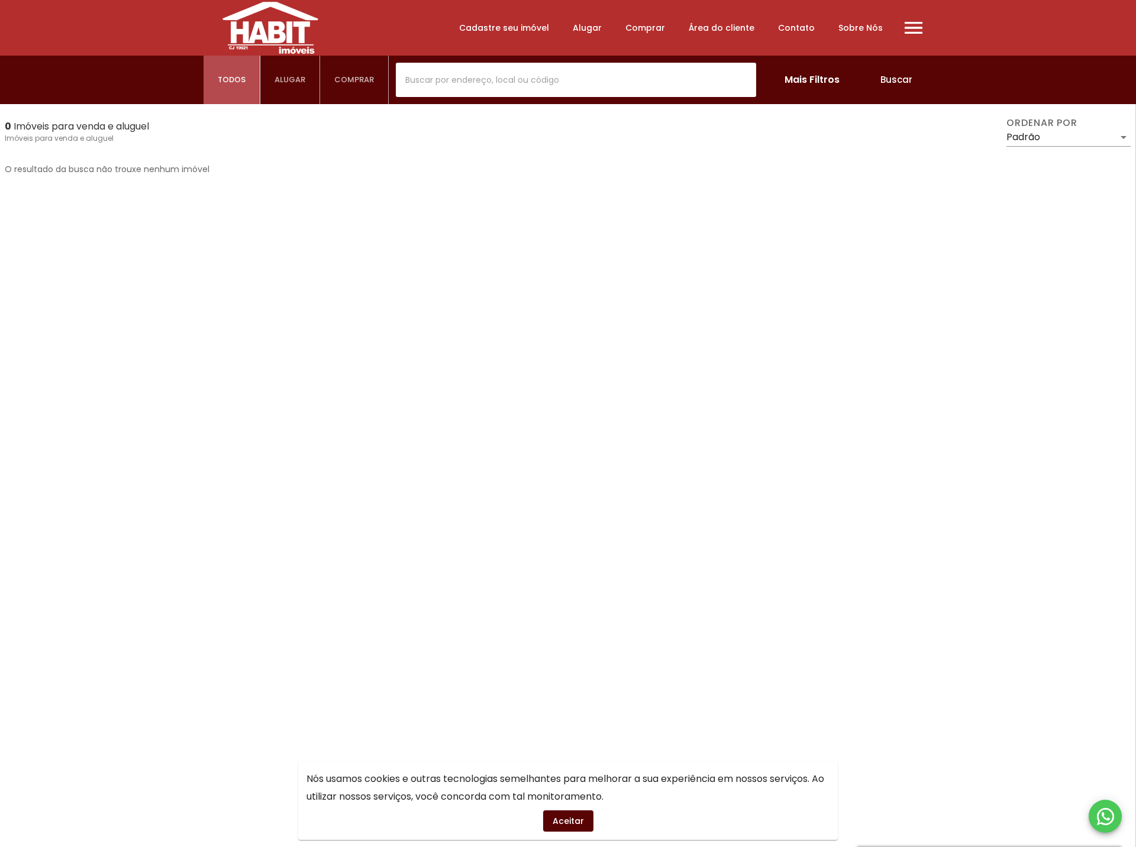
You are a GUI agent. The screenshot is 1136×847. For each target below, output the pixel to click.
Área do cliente (721, 28)
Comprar (645, 28)
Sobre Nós (860, 28)
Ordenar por (1041, 123)
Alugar (587, 28)
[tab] (232, 80)
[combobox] (576, 80)
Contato (796, 28)
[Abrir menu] (913, 28)
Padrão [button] (1023, 137)
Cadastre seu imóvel (504, 28)
